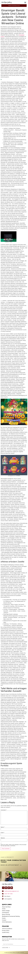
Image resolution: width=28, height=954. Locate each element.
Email (2, 832)
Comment (4, 810)
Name (3, 827)
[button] (25, 2)
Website (3, 837)
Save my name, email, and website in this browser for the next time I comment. (13, 845)
